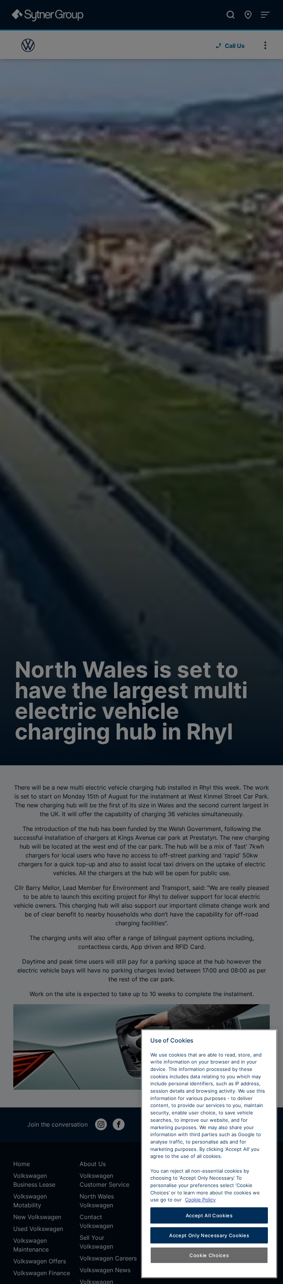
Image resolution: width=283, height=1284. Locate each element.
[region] (209, 1153)
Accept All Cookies (209, 1215)
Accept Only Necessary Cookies (209, 1235)
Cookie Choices (209, 1255)
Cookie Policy (200, 1200)
